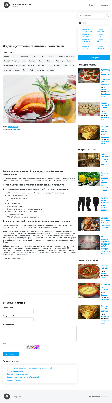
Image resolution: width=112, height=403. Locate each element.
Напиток (31, 65)
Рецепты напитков (99, 41)
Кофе (41, 61)
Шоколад (50, 70)
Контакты (104, 5)
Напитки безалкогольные (14, 65)
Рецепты (92, 5)
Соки (25, 70)
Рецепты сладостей (99, 48)
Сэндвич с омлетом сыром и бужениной (23, 377)
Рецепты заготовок (85, 36)
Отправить (11, 354)
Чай (31, 70)
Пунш (65, 65)
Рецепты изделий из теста (86, 42)
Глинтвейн (24, 56)
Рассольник (105, 299)
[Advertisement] (40, 28)
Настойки (42, 65)
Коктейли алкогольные (65, 56)
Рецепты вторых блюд (100, 30)
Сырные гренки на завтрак (17, 374)
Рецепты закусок (99, 36)
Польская (104, 295)
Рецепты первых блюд (87, 30)
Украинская (105, 137)
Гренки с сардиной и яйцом (18, 371)
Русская (104, 89)
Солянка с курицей (105, 266)
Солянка (104, 278)
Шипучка (40, 70)
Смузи (17, 70)
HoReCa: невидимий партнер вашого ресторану (106, 159)
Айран (6, 56)
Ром (72, 65)
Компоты (32, 61)
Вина (14, 56)
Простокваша (54, 65)
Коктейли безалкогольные (15, 61)
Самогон (7, 70)
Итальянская (13, 127)
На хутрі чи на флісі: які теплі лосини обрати (105, 204)
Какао (34, 56)
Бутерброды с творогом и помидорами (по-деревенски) (29, 368)
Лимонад (59, 61)
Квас (41, 56)
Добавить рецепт (94, 57)
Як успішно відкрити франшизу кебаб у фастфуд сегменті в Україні (105, 245)
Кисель (49, 56)
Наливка (70, 61)
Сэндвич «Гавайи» (14, 380)
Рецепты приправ (85, 48)
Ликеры (50, 61)
